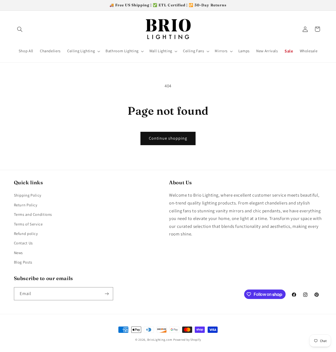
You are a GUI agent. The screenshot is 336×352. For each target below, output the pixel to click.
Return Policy (26, 204)
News (18, 252)
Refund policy (26, 233)
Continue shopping (168, 138)
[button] (20, 29)
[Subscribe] (107, 293)
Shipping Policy (27, 195)
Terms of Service (28, 224)
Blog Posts (23, 262)
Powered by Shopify (187, 340)
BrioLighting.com (159, 340)
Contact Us (23, 242)
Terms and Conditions (33, 214)
